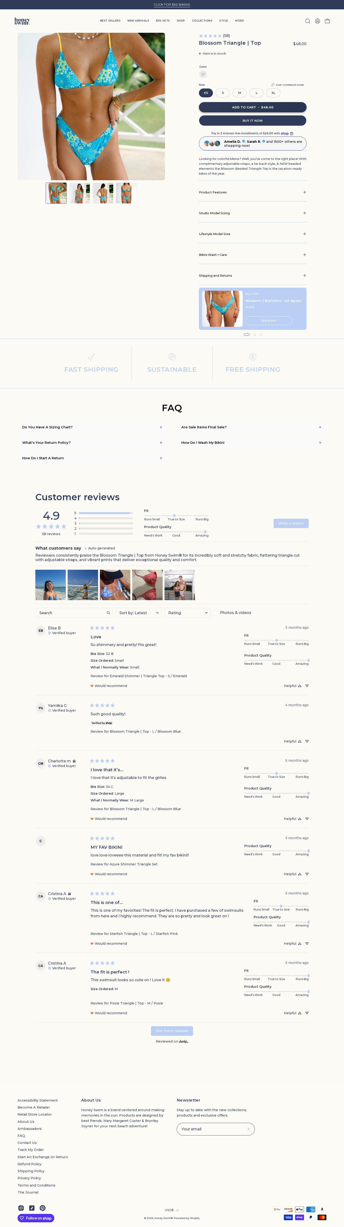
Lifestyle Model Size (214, 234)
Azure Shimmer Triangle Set (133, 864)
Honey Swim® (163, 1218)
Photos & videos (235, 612)
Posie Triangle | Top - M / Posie (136, 1003)
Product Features (213, 192)
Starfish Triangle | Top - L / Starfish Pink (144, 934)
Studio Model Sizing (214, 213)
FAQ (21, 1136)
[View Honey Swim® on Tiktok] (31, 1208)
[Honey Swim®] (22, 21)
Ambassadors (30, 1129)
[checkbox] (236, 613)
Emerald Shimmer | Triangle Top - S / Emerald (148, 676)
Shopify (195, 1218)
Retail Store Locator (35, 1114)
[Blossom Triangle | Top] (56, 193)
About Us (26, 1122)
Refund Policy (29, 1164)
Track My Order (31, 1150)
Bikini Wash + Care (213, 255)
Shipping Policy (31, 1171)
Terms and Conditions (36, 1185)
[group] (172, 4)
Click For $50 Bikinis (172, 4)
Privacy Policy (29, 1178)
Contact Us (27, 1143)
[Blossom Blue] (203, 74)
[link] (214, 36)
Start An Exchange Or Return (43, 1157)
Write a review (291, 523)
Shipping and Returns (215, 275)
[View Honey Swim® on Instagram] (21, 1208)
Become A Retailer (34, 1107)
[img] (99, 548)
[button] (224, 21)
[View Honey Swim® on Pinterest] (42, 1208)
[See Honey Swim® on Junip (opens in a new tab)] (183, 1041)
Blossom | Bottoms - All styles (273, 300)
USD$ (169, 1210)
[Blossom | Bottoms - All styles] (222, 309)
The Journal (28, 1192)
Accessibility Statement (38, 1100)
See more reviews (172, 1031)
